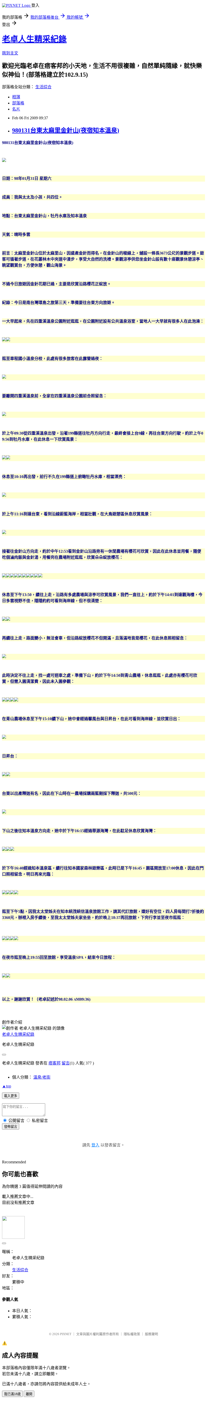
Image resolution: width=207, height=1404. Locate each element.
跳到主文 (10, 53)
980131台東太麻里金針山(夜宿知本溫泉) (65, 130)
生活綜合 (43, 87)
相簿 (16, 97)
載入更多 (10, 1096)
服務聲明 (151, 1334)
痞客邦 (54, 1063)
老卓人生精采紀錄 (34, 39)
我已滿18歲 (12, 1394)
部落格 (18, 103)
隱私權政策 (132, 1334)
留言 (66, 1063)
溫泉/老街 (41, 1077)
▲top (6, 1086)
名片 (16, 109)
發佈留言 (10, 1127)
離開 (29, 1394)
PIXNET (65, 1334)
